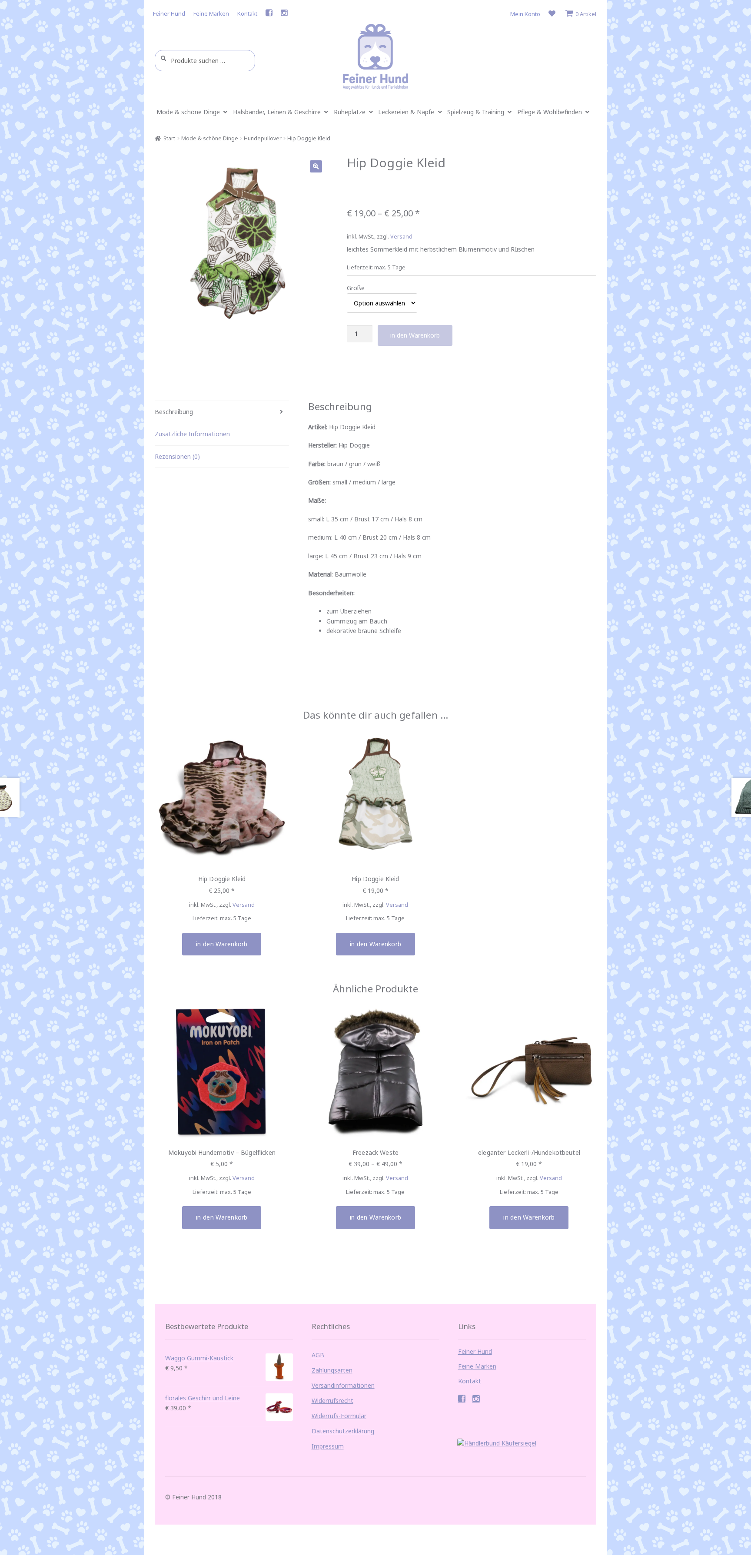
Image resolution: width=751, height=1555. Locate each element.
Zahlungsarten (332, 1370)
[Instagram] (284, 14)
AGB (318, 1355)
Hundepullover (263, 138)
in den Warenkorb (415, 335)
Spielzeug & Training (475, 112)
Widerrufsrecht (332, 1400)
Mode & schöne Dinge (188, 112)
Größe (356, 288)
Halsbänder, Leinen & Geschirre (277, 112)
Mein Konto (525, 14)
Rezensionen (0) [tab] (177, 456)
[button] (316, 166)
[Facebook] (269, 14)
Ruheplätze (350, 112)
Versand (401, 236)
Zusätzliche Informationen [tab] (192, 434)
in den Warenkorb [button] (221, 944)
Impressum (328, 1446)
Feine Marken (211, 13)
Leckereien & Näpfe (406, 112)
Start (169, 138)
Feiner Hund (169, 13)
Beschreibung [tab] (174, 412)
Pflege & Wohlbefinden (549, 112)
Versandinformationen (343, 1385)
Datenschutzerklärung (343, 1431)
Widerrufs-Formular (339, 1416)
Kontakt (247, 13)
